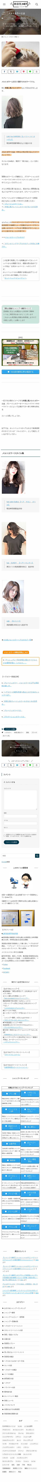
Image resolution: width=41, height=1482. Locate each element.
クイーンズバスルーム (9, 1433)
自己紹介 (6, 972)
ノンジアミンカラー (8, 1447)
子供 (23, 1465)
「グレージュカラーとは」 (13, 204)
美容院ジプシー (9, 1343)
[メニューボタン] (4, 4)
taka (37, 1260)
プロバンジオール (31, 1451)
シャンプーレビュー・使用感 (14, 1317)
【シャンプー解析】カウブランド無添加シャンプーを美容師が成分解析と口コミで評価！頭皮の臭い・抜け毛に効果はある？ (20, 1277)
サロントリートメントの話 (13, 1330)
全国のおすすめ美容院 (12, 1409)
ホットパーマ (27, 1454)
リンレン (26, 1461)
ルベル (33, 1461)
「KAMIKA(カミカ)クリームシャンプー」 (17, 1034)
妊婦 (18, 1465)
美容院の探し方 (9, 1348)
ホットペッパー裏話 (11, 1396)
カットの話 (8, 1365)
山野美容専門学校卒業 (10, 933)
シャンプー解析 (9, 1312)
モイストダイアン (8, 1461)
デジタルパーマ (13, 1444)
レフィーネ (6, 1465)
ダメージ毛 (6, 736)
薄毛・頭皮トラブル (11, 1334)
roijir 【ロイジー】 (14, 621)
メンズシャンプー (22, 1458)
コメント (7, 788)
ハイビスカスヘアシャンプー (14, 1008)
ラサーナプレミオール (12, 1055)
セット (19, 1440)
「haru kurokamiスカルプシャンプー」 (16, 998)
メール (6, 820)
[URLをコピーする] (36, 72)
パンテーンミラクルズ (9, 1451)
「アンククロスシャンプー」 (13, 1027)
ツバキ (4, 1444)
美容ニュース (8, 1400)
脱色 (27, 732)
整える (29, 1465)
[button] (4, 72)
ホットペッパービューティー (15, 278)
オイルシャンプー (18, 1430)
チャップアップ (28, 1440)
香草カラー (12, 1472)
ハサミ (19, 1447)
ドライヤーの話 (9, 1387)
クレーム (21, 1433)
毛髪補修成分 (6, 1468)
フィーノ (21, 1451)
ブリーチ (34, 732)
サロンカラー (30, 1433)
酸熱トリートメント (31, 1468)
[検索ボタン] (36, 4)
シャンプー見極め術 (11, 1321)
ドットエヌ (24, 1444)
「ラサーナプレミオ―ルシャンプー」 (16, 1020)
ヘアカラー (8, 732)
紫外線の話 (8, 1392)
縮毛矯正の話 (8, 1378)
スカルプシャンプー (8, 1440)
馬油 (19, 1472)
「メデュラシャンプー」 (11, 1042)
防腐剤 (4, 1472)
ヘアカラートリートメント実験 (12, 1454)
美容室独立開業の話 (11, 1414)
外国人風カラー (18, 732)
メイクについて (9, 1405)
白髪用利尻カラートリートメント (15, 1067)
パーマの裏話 (8, 1374)
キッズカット (30, 1430)
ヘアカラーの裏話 (9, 18)
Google (4, 862)
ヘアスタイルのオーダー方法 (14, 1361)
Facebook (6, 968)
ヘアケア (7, 1383)
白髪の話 (7, 1339)
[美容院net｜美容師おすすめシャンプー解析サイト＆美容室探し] (20, 4)
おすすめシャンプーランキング (15, 1308)
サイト (6, 827)
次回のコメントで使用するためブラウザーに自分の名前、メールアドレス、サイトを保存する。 (21, 835)
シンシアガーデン (8, 1437)
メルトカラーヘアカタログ (15, 237)
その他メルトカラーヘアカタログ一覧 (17, 640)
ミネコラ (5, 1458)
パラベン (26, 1447)
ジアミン (18, 1437)
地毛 (13, 1465)
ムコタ (12, 1458)
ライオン (18, 1461)
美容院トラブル (17, 1468)
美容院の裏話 (8, 1357)
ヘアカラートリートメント (13, 1326)
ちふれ (20, 1426)
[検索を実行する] (37, 856)
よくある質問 (28, 1426)
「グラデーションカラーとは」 (14, 717)
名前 (5, 813)
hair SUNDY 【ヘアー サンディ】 (20, 563)
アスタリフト (6, 1430)
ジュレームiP (27, 1437)
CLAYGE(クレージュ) (9, 1426)
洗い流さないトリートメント (14, 1352)
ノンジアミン (34, 1444)
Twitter (5, 964)
